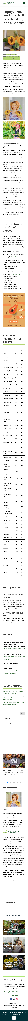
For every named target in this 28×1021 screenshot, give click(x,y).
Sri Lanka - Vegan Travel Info (11, 59)
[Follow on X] (14, 999)
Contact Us (14, 995)
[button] (7, 782)
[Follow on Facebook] (11, 999)
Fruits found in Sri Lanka (9, 54)
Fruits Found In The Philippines (11, 56)
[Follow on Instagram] (17, 999)
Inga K (5, 809)
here (22, 881)
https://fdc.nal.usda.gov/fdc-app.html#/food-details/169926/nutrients (11, 671)
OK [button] (14, 1018)
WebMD (13, 257)
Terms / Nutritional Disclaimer (14, 992)
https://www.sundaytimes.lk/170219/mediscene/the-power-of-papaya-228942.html (14, 658)
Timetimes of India (16, 274)
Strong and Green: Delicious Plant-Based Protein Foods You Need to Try (13, 772)
